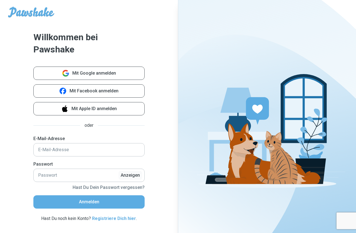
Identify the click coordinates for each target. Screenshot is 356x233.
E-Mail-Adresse (49, 138)
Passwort (43, 164)
